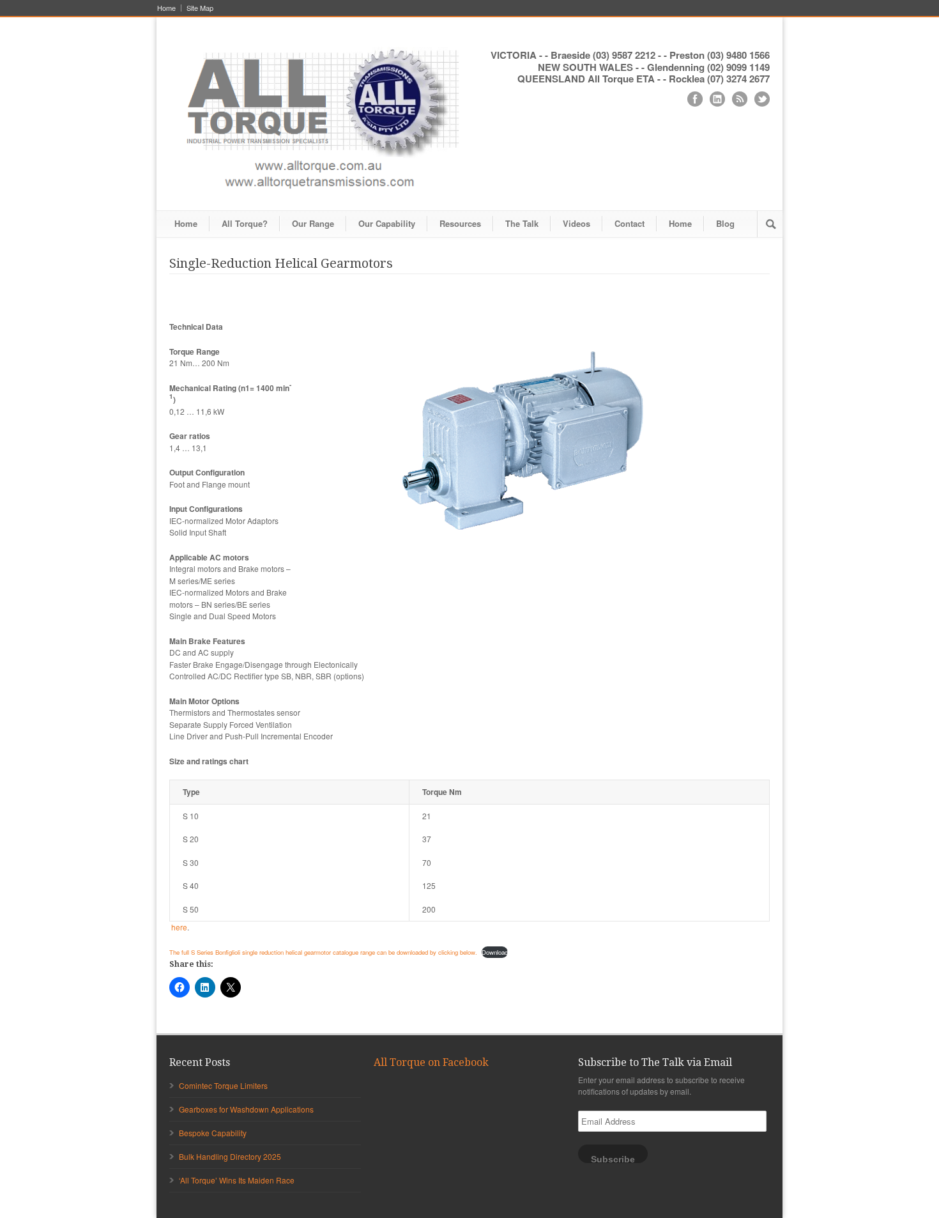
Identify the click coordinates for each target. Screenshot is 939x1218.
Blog (725, 223)
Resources (460, 223)
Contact (630, 223)
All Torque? (245, 223)
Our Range (313, 223)
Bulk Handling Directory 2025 (230, 1156)
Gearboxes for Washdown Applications (246, 1109)
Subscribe (613, 1159)
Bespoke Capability (213, 1132)
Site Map (200, 8)
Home (166, 8)
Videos (576, 223)
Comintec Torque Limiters (223, 1085)
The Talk (521, 223)
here (179, 926)
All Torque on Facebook (431, 1062)
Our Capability (386, 223)
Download (495, 952)
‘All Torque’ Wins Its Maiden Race (236, 1180)
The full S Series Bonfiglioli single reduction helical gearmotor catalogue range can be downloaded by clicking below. (323, 952)
